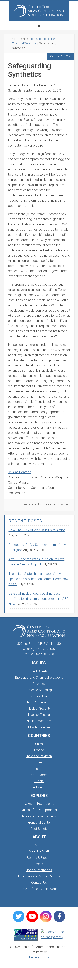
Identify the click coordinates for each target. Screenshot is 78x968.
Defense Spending (39, 690)
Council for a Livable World (39, 889)
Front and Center (39, 822)
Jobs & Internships (39, 870)
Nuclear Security (39, 708)
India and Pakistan (39, 756)
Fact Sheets (39, 671)
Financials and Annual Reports (39, 876)
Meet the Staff (39, 851)
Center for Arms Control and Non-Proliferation (39, 11)
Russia (39, 781)
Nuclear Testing (39, 715)
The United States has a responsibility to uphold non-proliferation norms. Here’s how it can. (38, 579)
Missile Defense (39, 727)
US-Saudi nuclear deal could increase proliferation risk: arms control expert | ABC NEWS (38, 599)
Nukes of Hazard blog (39, 804)
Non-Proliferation (39, 702)
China (39, 744)
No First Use (39, 696)
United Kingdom (39, 787)
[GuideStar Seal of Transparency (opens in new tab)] (53, 934)
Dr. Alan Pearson (19, 472)
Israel (39, 769)
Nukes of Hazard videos (39, 816)
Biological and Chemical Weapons (52, 504)
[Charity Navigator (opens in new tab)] (26, 935)
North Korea (39, 775)
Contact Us (39, 882)
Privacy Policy (39, 957)
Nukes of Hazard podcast (39, 810)
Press (39, 864)
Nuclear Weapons (39, 721)
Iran (39, 762)
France (39, 750)
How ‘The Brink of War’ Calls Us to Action (37, 530)
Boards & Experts (39, 858)
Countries (39, 684)
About (39, 845)
